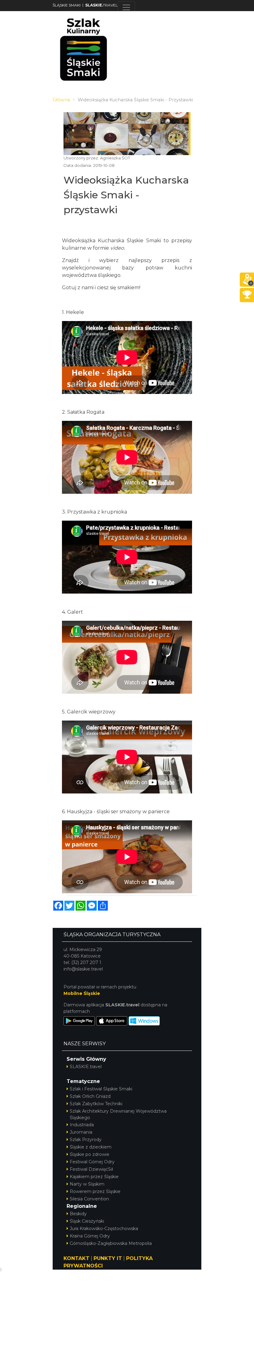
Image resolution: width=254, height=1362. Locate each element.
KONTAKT (77, 1258)
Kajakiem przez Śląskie (94, 1176)
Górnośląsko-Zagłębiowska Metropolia (111, 1243)
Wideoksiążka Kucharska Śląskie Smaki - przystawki (126, 195)
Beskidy (78, 1213)
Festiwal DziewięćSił (91, 1169)
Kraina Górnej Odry (90, 1236)
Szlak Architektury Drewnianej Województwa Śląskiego (118, 1114)
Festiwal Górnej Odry (92, 1162)
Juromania (81, 1132)
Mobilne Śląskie (82, 993)
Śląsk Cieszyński (87, 1221)
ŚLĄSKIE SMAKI (67, 5)
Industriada (82, 1124)
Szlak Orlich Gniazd (90, 1096)
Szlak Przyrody (86, 1139)
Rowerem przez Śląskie (95, 1191)
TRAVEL (101, 5)
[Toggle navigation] (126, 7)
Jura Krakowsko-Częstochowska (104, 1228)
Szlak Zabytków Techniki (96, 1103)
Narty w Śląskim (87, 1184)
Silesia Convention (89, 1199)
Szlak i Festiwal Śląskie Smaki (101, 1089)
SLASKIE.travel (86, 1066)
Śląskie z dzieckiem (91, 1147)
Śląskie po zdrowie (89, 1154)
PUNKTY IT (108, 1258)
